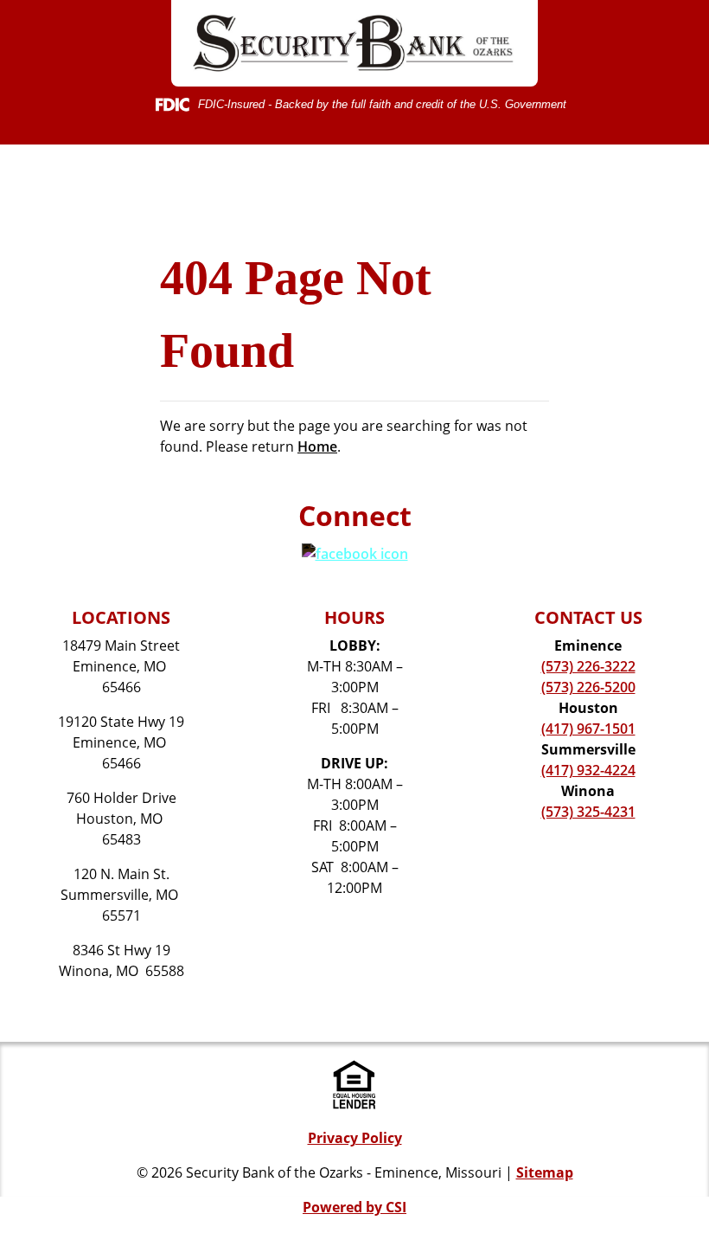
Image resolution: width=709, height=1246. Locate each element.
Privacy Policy (355, 1137)
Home (317, 446)
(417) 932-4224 (588, 770)
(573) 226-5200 (588, 687)
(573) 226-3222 (588, 666)
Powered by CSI (354, 1207)
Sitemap (544, 1172)
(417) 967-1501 (588, 728)
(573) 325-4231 (588, 811)
